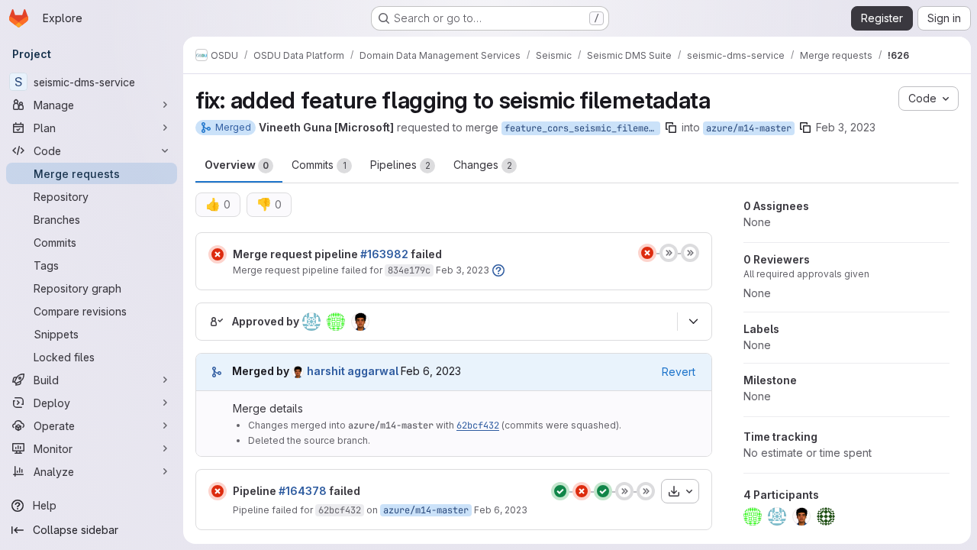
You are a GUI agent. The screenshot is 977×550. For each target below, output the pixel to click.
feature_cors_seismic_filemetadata (582, 128)
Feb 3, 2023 (845, 127)
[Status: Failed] (217, 254)
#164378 (303, 490)
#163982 (384, 253)
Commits (319, 164)
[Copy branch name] (671, 127)
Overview (237, 164)
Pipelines (400, 164)
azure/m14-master (749, 128)
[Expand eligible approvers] (693, 321)
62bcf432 (477, 425)
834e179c (409, 270)
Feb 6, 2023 (500, 510)
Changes (482, 164)
